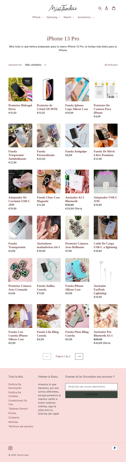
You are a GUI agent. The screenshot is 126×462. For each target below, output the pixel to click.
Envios (12, 413)
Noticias (13, 421)
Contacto (13, 417)
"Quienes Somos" (18, 408)
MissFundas (23, 455)
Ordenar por (15, 65)
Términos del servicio (20, 426)
